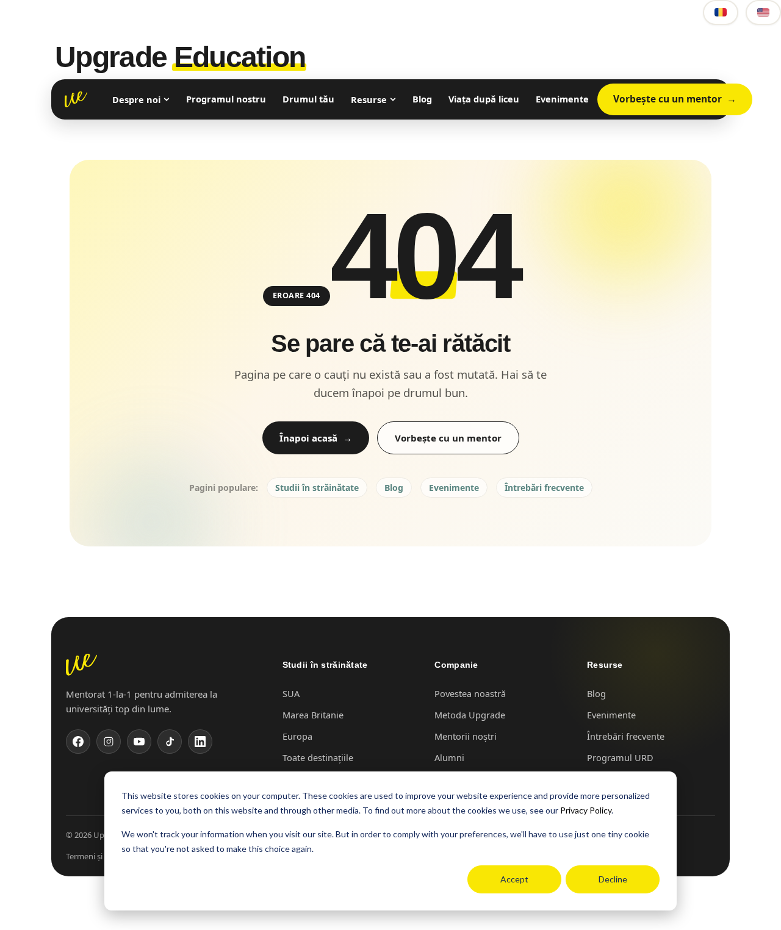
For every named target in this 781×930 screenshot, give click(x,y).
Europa (297, 736)
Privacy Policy (585, 810)
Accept (514, 879)
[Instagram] (108, 741)
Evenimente (562, 99)
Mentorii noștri (465, 736)
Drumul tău (308, 99)
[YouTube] (139, 741)
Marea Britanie (313, 715)
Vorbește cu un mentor (667, 99)
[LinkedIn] (200, 741)
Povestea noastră (470, 693)
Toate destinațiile (318, 757)
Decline (613, 879)
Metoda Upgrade (469, 715)
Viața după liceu (483, 99)
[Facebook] (78, 741)
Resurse (369, 99)
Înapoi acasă (308, 438)
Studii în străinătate (317, 487)
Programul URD (620, 757)
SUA (291, 693)
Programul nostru (226, 99)
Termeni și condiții (98, 856)
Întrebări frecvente (544, 487)
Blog (422, 99)
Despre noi (136, 99)
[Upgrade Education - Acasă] (76, 99)
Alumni (449, 757)
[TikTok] (169, 741)
